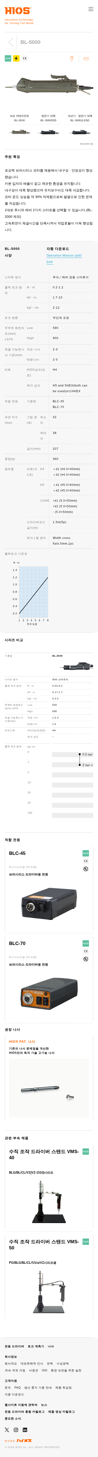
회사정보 (11, 1356)
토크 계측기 (36, 1346)
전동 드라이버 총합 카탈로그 (25, 1411)
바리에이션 (86, 144)
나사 (51, 1346)
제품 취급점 (63, 1387)
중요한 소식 (13, 1418)
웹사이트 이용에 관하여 (21, 1405)
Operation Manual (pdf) (64, 255)
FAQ (18, 1387)
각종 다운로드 (14, 1394)
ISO (44, 1370)
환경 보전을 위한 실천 (66, 1370)
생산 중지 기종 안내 (38, 1387)
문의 (8, 1387)
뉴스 (44, 1405)
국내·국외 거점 (15, 1370)
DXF (50, 262)
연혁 (50, 1363)
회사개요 (11, 1363)
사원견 (33, 1370)
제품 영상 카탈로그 (61, 1411)
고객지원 (11, 1380)
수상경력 (63, 1363)
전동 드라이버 (14, 1346)
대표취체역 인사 (32, 1363)
